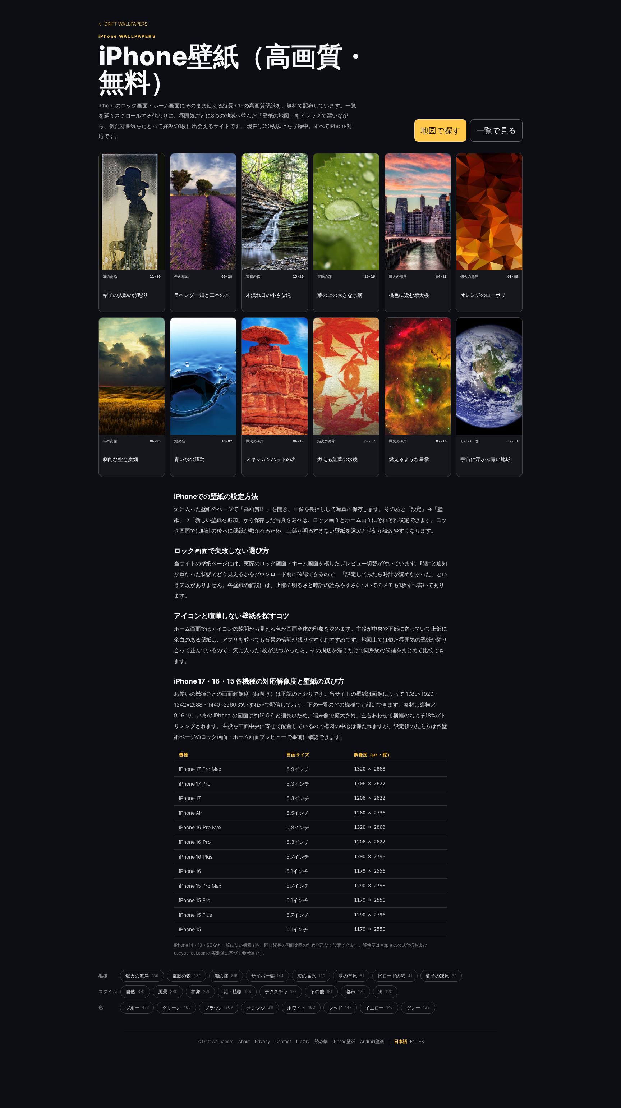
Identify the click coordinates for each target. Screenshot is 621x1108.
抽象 (200, 991)
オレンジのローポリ (483, 295)
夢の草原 (351, 976)
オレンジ (260, 1008)
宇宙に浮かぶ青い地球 (485, 459)
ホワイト (301, 1008)
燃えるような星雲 (409, 459)
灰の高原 (311, 976)
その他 (321, 991)
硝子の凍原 (441, 976)
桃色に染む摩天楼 (409, 295)
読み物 (321, 1041)
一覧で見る (496, 130)
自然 (135, 991)
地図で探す (440, 130)
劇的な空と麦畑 (120, 459)
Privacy (262, 1041)
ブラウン (218, 1008)
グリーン (176, 1008)
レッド (340, 1008)
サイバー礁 (267, 976)
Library (303, 1041)
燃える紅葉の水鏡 (337, 459)
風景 (168, 991)
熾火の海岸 (141, 976)
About (244, 1041)
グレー (417, 1008)
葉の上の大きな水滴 (340, 295)
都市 (355, 991)
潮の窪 (226, 976)
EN (413, 1041)
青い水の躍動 (189, 459)
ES (421, 1041)
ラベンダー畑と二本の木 (202, 295)
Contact (283, 1041)
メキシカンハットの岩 (271, 459)
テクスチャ (280, 991)
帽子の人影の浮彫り (125, 295)
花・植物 (237, 991)
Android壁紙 (372, 1041)
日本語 (400, 1041)
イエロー (379, 1008)
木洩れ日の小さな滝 (268, 295)
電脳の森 (186, 976)
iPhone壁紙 (344, 1041)
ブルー (136, 1008)
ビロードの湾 (395, 976)
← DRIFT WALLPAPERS (122, 24)
